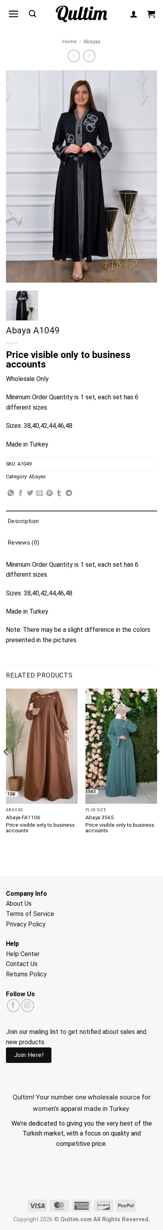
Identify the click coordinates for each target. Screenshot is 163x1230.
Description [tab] (23, 521)
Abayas (91, 41)
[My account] (134, 14)
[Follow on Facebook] (13, 1005)
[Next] (156, 768)
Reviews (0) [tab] (23, 542)
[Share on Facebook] (20, 493)
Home (69, 41)
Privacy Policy (25, 924)
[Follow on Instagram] (27, 1005)
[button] (13, 14)
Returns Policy (26, 974)
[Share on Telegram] (69, 493)
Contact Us (22, 964)
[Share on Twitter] (30, 493)
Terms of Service (30, 914)
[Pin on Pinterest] (49, 493)
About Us (19, 903)
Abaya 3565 (99, 817)
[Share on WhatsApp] (11, 493)
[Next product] (74, 56)
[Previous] (6, 768)
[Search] (32, 14)
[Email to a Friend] (39, 493)
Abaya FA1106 (23, 817)
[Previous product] (89, 56)
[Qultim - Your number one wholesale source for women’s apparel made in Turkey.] (81, 14)
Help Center (23, 954)
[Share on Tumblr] (59, 493)
